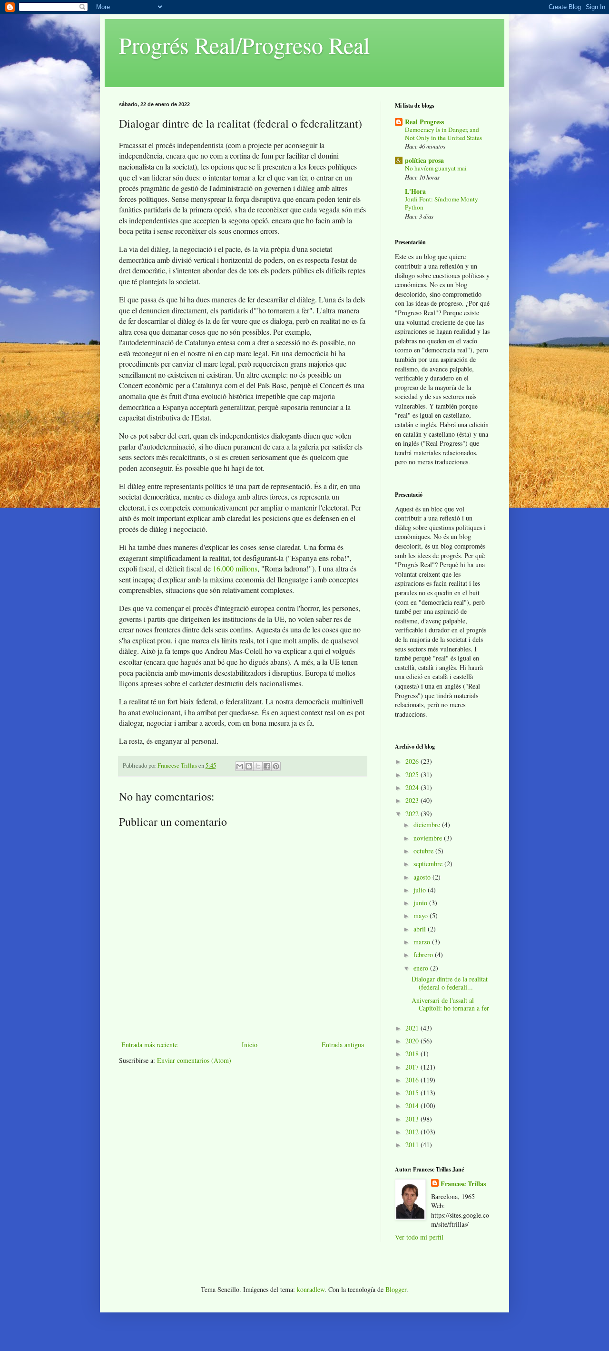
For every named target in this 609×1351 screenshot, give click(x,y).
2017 (413, 1066)
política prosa (424, 160)
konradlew (310, 1289)
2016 (413, 1079)
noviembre (428, 837)
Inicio (249, 1044)
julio (420, 889)
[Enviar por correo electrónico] (240, 766)
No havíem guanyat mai (436, 168)
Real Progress (424, 122)
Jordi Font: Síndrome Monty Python (441, 203)
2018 (413, 1053)
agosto (422, 876)
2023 (413, 800)
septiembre (428, 863)
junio (421, 902)
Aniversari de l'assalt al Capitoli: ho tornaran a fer (450, 1004)
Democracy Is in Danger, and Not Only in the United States (443, 133)
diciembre (427, 824)
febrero (424, 954)
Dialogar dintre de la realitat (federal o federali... (450, 982)
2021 (413, 1027)
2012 (413, 1131)
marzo (422, 941)
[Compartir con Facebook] (267, 766)
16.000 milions (235, 568)
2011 (413, 1144)
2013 (413, 1118)
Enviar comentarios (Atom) (194, 1060)
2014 (413, 1105)
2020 (413, 1040)
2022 (413, 813)
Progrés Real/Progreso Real (244, 45)
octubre (424, 850)
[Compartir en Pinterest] (276, 766)
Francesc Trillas (463, 1184)
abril (420, 928)
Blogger (395, 1289)
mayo (421, 915)
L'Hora (415, 191)
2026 (413, 761)
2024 (413, 787)
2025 (413, 774)
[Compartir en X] (258, 766)
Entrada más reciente (149, 1044)
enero (421, 967)
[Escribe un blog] (249, 766)
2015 (413, 1092)
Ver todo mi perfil (419, 1236)
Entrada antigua (343, 1044)
